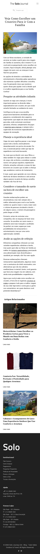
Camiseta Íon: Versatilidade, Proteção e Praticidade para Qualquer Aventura (16, 379)
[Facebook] (19, 551)
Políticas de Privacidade (10, 472)
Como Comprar (7, 464)
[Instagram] (21, 551)
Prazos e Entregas (8, 474)
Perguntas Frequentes (10, 469)
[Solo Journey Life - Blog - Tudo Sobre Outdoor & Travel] (20, 3)
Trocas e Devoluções (9, 479)
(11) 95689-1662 (11, 491)
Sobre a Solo (7, 477)
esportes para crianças (13, 127)
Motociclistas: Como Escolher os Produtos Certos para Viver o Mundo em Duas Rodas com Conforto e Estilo (18, 335)
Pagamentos (7, 466)
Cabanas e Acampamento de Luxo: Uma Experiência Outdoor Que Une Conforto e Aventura (19, 421)
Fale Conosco (7, 461)
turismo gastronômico (19, 250)
